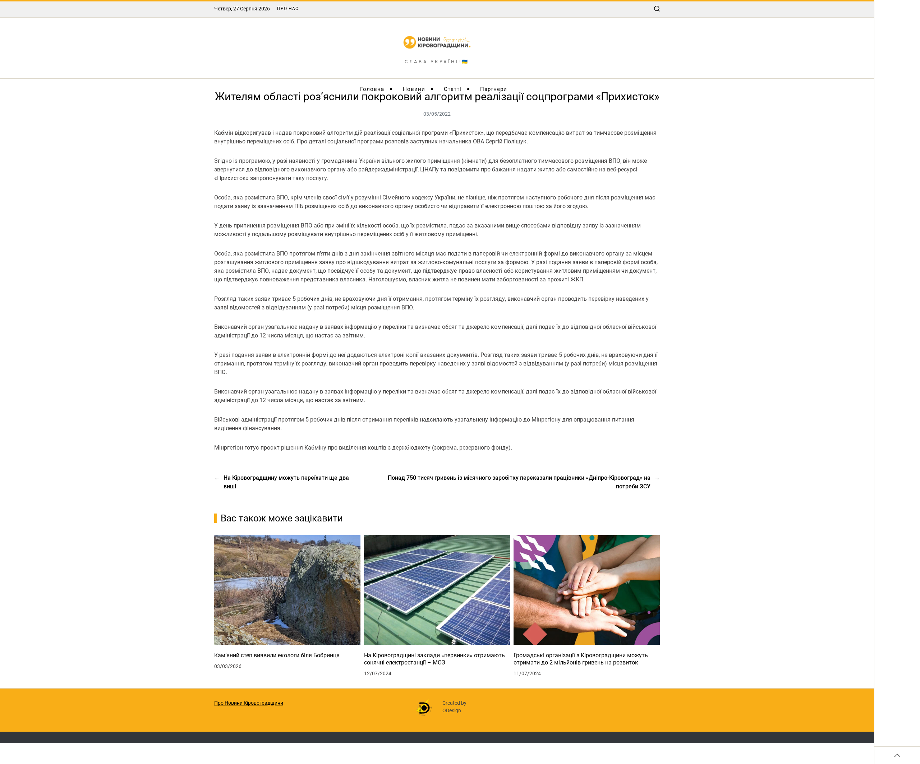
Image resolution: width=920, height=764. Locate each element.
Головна (372, 89)
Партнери (493, 89)
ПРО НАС (288, 8)
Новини (414, 89)
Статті (452, 89)
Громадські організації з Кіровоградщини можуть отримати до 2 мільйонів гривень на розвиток (581, 659)
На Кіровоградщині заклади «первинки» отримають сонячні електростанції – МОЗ (434, 659)
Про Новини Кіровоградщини (248, 703)
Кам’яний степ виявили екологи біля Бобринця (277, 655)
